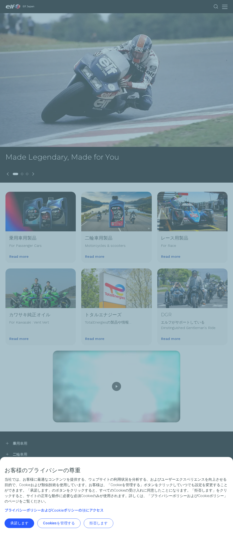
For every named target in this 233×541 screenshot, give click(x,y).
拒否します (98, 523)
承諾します (19, 523)
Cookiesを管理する (59, 523)
